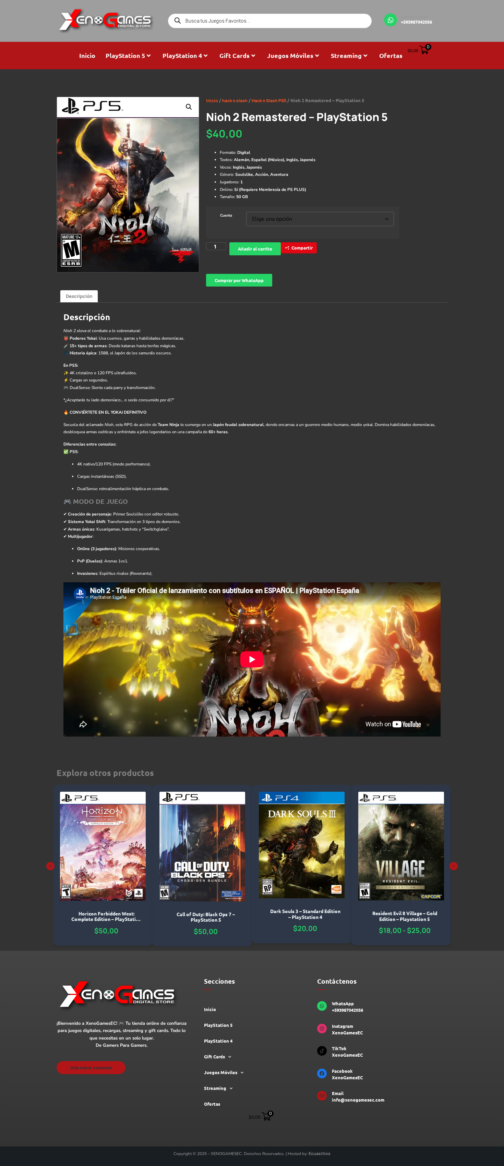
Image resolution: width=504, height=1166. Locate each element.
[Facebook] (322, 1073)
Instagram (342, 1026)
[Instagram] (322, 1028)
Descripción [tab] (79, 296)
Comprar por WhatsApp (239, 280)
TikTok (339, 1048)
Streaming (346, 55)
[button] (189, 107)
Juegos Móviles (290, 55)
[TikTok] (322, 1051)
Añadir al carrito (255, 249)
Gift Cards (234, 55)
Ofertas (391, 55)
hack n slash (235, 101)
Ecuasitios (320, 1153)
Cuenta (226, 216)
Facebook (342, 1071)
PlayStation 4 (182, 55)
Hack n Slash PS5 (269, 101)
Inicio (87, 55)
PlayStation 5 (125, 55)
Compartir (302, 248)
